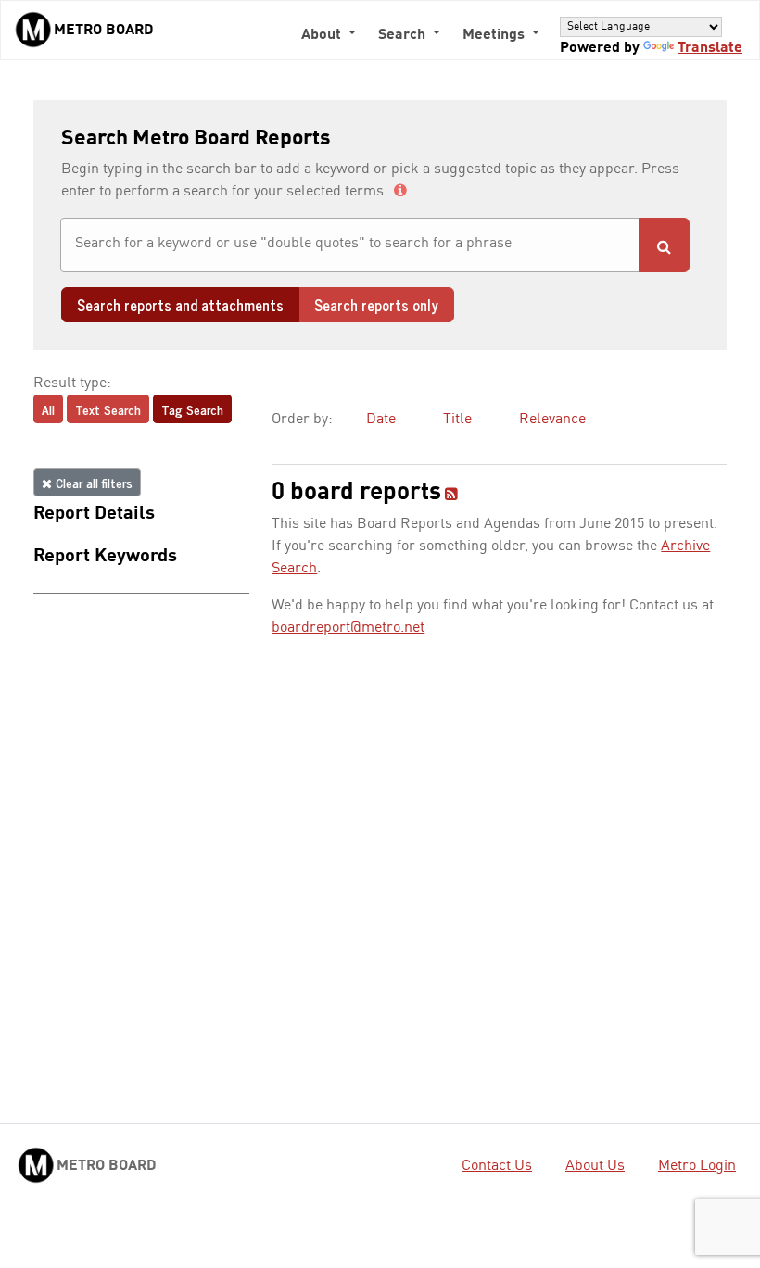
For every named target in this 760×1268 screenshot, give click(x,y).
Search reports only (376, 305)
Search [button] (403, 35)
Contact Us (497, 1166)
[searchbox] (350, 243)
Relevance (552, 419)
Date (381, 419)
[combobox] (350, 245)
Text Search (108, 409)
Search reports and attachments (180, 305)
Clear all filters (92, 482)
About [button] (323, 35)
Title (457, 419)
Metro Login (697, 1166)
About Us (595, 1166)
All (48, 409)
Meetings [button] (495, 35)
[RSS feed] (451, 495)
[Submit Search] (664, 245)
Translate (710, 48)
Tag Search (192, 409)
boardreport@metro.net (348, 628)
